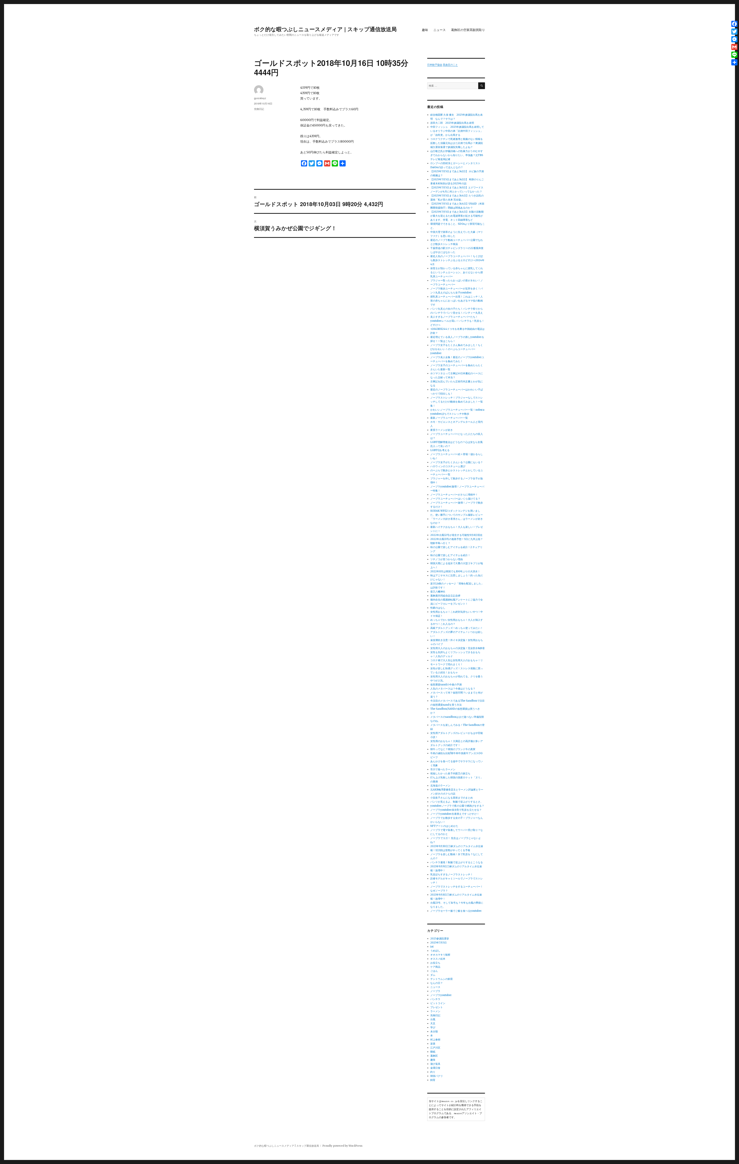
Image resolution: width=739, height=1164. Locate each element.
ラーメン (435, 1011)
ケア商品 (435, 966)
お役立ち (435, 962)
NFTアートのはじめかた (444, 826)
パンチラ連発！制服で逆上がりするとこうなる (456, 862)
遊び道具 (435, 1063)
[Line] (734, 54)
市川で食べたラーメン (442, 769)
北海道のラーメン (440, 785)
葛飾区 (434, 1055)
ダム (432, 975)
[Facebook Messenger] (734, 39)
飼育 (432, 1080)
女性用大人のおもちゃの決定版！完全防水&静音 (457, 648)
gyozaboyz (260, 98)
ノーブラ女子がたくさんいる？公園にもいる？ (456, 462)
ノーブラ (435, 991)
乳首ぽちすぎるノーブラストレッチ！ (451, 874)
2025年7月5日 (438, 942)
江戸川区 (435, 1047)
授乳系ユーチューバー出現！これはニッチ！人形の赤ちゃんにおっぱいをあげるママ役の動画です (456, 300)
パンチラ (435, 999)
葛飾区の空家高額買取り (468, 30)
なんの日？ (436, 983)
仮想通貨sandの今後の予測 (446, 684)
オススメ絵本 (437, 958)
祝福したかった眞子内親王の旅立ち (450, 773)
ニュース (439, 30)
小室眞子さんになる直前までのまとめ (451, 797)
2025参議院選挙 (439, 938)
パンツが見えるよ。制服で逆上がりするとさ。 (456, 801)
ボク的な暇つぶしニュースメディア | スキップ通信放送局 (325, 29)
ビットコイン (437, 1003)
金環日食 (435, 1068)
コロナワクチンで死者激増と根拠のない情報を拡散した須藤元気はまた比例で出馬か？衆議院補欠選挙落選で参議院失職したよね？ (456, 143)
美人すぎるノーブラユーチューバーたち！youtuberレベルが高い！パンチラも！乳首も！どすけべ (457, 321)
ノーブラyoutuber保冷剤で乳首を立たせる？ (456, 809)
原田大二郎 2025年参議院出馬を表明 (453, 123)
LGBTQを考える (440, 450)
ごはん (434, 971)
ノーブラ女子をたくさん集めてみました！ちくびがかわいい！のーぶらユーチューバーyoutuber (456, 349)
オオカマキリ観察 (440, 954)
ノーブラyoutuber (441, 995)
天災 (432, 1023)
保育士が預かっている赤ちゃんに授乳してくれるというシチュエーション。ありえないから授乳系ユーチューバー (456, 272)
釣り (432, 1072)
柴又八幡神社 (437, 591)
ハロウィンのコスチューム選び (447, 466)
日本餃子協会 (434, 64)
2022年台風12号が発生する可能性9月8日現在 (456, 535)
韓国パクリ (436, 1076)
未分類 (434, 1031)
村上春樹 (435, 1039)
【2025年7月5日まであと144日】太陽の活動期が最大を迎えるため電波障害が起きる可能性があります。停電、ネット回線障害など (457, 215)
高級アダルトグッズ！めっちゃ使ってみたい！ (456, 628)
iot (432, 946)
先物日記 (259, 109)
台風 (432, 1019)
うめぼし (435, 950)
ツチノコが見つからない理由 (446, 559)
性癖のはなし (437, 607)
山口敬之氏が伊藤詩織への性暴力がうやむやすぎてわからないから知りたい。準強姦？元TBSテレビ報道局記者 (456, 155)
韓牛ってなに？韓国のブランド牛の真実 (452, 749)
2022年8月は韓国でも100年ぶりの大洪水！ (455, 571)
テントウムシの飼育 (441, 979)
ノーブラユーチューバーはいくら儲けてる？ (455, 498)
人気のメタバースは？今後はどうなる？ (452, 688)
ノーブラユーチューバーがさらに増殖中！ (454, 494)
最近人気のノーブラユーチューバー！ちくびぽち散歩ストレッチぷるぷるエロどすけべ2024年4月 (457, 260)
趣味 (425, 30)
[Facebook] (734, 24)
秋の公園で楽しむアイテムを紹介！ (450, 555)
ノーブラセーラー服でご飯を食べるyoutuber (456, 910)
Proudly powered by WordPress (342, 1145)
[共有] (734, 62)
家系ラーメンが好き (441, 430)
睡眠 (432, 1051)
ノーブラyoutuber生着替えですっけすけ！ (454, 814)
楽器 (432, 1043)
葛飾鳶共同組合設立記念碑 (445, 595)
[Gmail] (734, 47)
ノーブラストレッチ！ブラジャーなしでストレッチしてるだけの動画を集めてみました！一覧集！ (456, 401)
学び (432, 1027)
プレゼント (436, 1007)
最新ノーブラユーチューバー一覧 (449, 417)
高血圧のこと (450, 64)
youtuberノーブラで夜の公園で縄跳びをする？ (457, 805)
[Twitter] (734, 31)
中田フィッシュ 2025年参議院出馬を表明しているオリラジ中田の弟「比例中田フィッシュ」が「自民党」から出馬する (457, 131)
